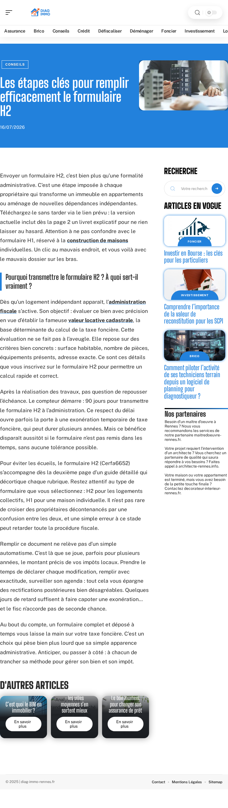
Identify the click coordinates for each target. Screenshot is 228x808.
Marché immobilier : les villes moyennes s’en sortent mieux (74, 701)
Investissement (195, 295)
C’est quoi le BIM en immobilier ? (23, 707)
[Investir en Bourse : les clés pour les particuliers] (194, 231)
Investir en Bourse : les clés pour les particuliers (193, 256)
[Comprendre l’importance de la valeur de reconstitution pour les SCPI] (194, 284)
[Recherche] (197, 12)
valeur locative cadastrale (100, 320)
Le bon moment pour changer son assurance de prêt (125, 704)
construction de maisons (97, 240)
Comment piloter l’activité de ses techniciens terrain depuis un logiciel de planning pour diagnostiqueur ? (192, 382)
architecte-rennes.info (198, 466)
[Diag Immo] (40, 12)
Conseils (15, 64)
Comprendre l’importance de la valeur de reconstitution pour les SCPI (193, 314)
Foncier (195, 241)
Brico (195, 356)
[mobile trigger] (10, 12)
